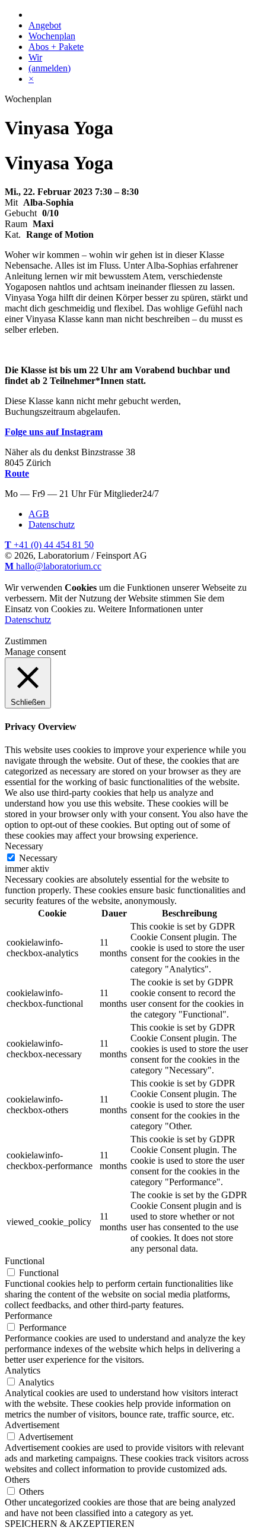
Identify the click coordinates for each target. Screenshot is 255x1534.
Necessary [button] (24, 846)
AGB (38, 514)
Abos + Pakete (56, 47)
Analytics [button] (22, 1370)
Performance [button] (28, 1316)
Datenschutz (51, 524)
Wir (35, 57)
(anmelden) (49, 68)
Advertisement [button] (32, 1425)
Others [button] (17, 1480)
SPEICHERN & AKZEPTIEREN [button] (70, 1524)
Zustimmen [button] (26, 641)
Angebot (44, 25)
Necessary (38, 858)
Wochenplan (51, 36)
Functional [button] (24, 1261)
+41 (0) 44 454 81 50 (49, 545)
